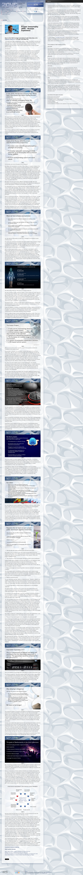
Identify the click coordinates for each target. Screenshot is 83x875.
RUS (19, 7)
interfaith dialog (12, 11)
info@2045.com (48, 872)
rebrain (3, 12)
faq (12, 10)
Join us (36, 9)
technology (4, 11)
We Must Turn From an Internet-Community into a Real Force (16, 852)
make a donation (6, 14)
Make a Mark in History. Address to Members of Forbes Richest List (17, 851)
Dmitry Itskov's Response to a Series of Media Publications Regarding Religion (19, 854)
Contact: (26, 871)
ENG (21, 7)
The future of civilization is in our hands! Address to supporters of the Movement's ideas (21, 853)
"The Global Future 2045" (60, 37)
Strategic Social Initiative (21, 4)
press (25, 11)
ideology (9, 10)
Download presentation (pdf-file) (12, 847)
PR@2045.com (44, 873)
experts (3, 10)
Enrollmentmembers (35, 4)
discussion (19, 11)
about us (9, 12)
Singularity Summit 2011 (10, 39)
